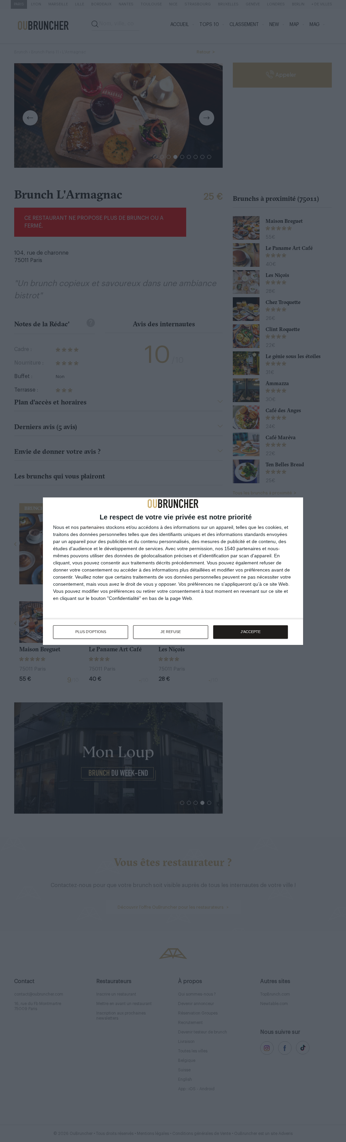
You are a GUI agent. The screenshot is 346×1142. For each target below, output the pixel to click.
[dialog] (173, 571)
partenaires (92, 527)
